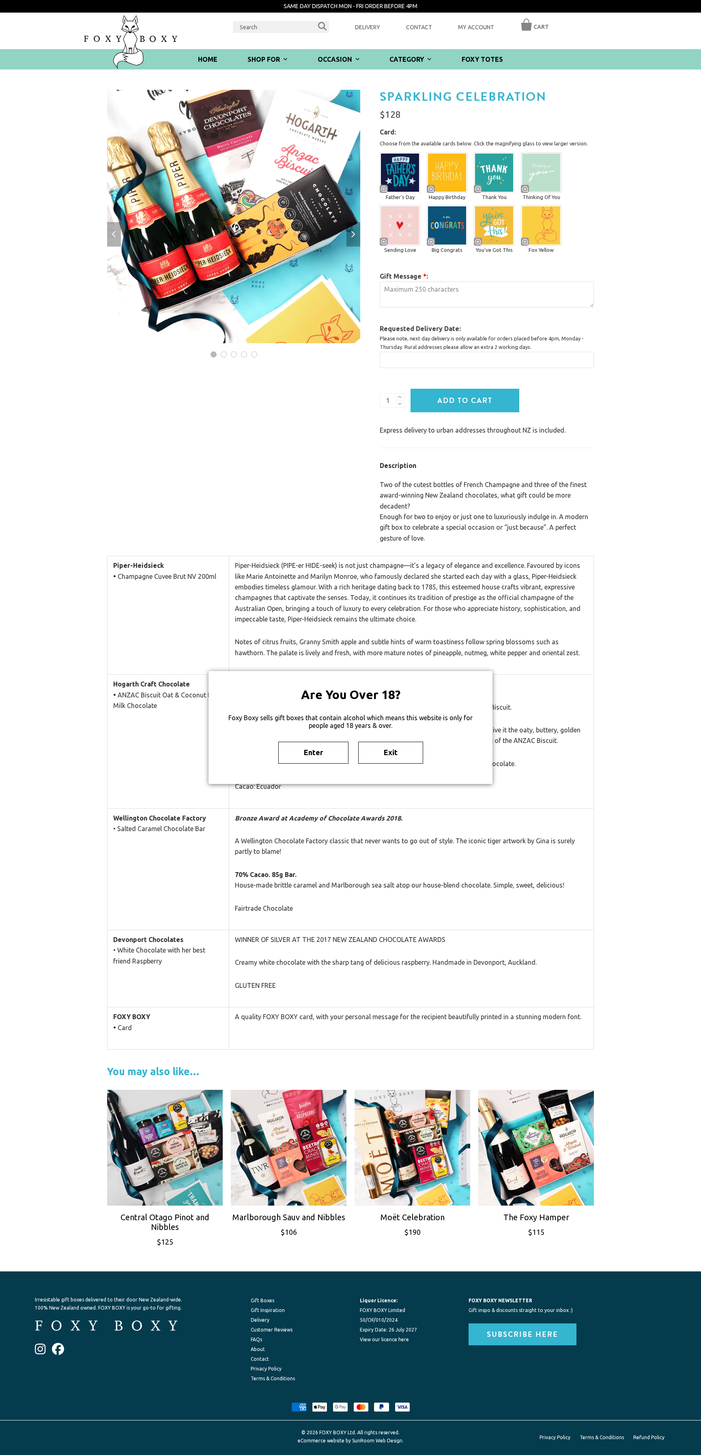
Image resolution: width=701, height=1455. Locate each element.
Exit (391, 752)
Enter (313, 752)
